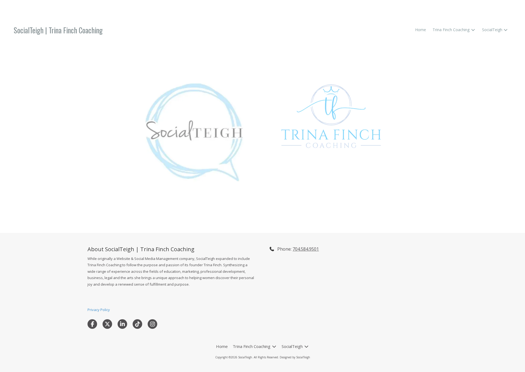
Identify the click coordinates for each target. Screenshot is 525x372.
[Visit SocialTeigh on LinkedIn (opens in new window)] (122, 324)
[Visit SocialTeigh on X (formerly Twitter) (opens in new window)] (107, 324)
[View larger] (331, 116)
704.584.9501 (306, 249)
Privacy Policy (99, 309)
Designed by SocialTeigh (295, 357)
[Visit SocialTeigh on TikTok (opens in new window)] (137, 324)
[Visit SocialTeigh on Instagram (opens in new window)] (152, 324)
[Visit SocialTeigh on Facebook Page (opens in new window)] (92, 324)
